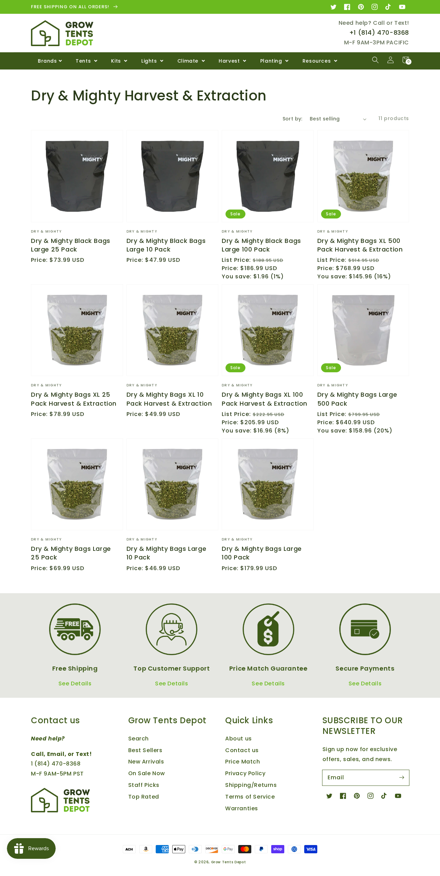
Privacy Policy (245, 773)
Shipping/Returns (251, 785)
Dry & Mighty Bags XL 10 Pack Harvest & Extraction (169, 398)
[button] (375, 59)
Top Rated (143, 797)
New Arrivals (146, 762)
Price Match (242, 762)
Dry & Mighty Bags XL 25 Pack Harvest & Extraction (74, 398)
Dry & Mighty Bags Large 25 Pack (71, 553)
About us (238, 739)
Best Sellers (145, 750)
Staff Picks (144, 785)
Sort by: (292, 118)
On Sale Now (146, 773)
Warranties (241, 808)
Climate (188, 60)
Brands (47, 60)
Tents (84, 60)
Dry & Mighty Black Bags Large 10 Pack (166, 245)
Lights (149, 60)
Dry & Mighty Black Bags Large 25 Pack (70, 245)
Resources (317, 60)
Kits (116, 60)
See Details (75, 683)
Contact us (242, 750)
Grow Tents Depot (228, 862)
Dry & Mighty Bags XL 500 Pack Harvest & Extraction (360, 245)
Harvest (230, 60)
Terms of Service (250, 797)
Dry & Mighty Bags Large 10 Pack (166, 553)
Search (138, 739)
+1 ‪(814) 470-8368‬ (379, 32)
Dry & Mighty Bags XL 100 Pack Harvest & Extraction (264, 398)
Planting (272, 60)
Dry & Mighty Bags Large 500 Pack (357, 398)
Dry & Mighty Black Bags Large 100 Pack (261, 245)
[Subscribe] (401, 777)
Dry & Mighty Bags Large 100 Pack (262, 553)
